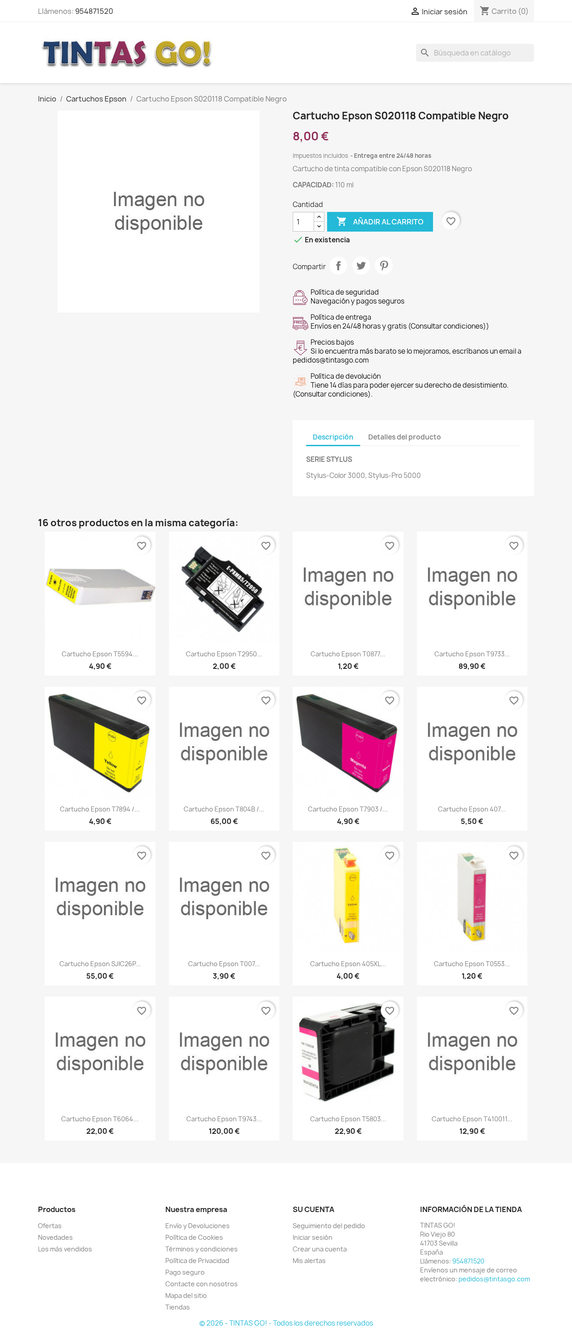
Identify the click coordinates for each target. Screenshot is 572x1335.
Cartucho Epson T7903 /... (348, 809)
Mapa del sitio (186, 1295)
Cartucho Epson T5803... (348, 1119)
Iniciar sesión (312, 1237)
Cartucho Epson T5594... (100, 654)
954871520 (94, 11)
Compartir (338, 266)
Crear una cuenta (320, 1249)
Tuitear (361, 266)
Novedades (55, 1237)
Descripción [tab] (333, 437)
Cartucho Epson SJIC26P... (100, 963)
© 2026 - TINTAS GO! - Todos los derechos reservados (286, 1323)
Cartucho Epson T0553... (472, 963)
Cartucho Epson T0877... (348, 654)
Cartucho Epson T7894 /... (100, 809)
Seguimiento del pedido (329, 1225)
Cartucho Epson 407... (472, 809)
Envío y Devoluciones (197, 1225)
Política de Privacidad (197, 1260)
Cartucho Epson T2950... (224, 654)
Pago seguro (185, 1272)
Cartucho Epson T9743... (224, 1119)
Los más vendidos (65, 1249)
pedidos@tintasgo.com (494, 1279)
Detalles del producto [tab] (404, 437)
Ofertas (50, 1225)
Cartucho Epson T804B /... (224, 809)
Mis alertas (309, 1260)
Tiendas (177, 1307)
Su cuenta (313, 1209)
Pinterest (384, 266)
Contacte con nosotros (201, 1284)
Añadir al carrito (380, 221)
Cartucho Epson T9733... (472, 654)
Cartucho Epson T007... (224, 963)
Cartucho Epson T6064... (100, 1119)
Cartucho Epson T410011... (472, 1119)
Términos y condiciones (201, 1249)
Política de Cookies (194, 1237)
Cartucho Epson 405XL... (348, 963)
